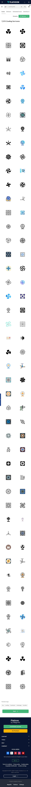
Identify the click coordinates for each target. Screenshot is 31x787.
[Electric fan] (8, 310)
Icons (3, 11)
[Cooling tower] (8, 449)
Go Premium (15, 731)
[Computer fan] (22, 310)
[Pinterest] (15, 753)
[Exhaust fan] (8, 87)
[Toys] (8, 185)
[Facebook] (8, 753)
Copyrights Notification (11, 766)
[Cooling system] (8, 463)
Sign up (15, 760)
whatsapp (19, 705)
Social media (15, 749)
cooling (7, 705)
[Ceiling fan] (8, 129)
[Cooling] (8, 73)
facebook (12, 705)
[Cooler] (8, 59)
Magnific (9, 784)
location (25, 705)
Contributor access (15, 726)
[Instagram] (19, 753)
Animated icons (17, 11)
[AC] (8, 338)
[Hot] (8, 101)
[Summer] (8, 240)
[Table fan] (22, 644)
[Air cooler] (22, 463)
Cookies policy (24, 764)
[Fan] (8, 31)
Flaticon (15, 784)
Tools (3, 739)
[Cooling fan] (22, 296)
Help (3, 743)
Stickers (8, 11)
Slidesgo (21, 784)
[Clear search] (21, 6)
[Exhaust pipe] (22, 254)
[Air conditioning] (22, 421)
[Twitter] (11, 753)
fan (3, 705)
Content (4, 736)
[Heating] (22, 338)
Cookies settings (22, 766)
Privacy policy (16, 764)
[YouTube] (23, 753)
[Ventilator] (8, 226)
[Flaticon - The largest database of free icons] (13, 2)
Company (4, 746)
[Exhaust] (8, 212)
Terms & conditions (7, 764)
